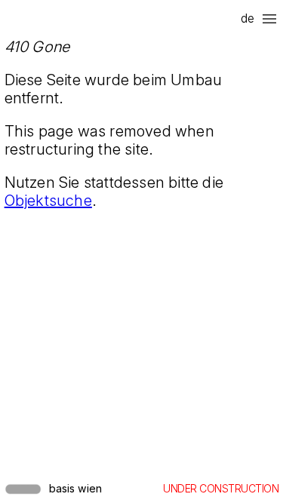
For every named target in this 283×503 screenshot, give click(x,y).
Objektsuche (48, 201)
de (247, 18)
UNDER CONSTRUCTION (220, 488)
